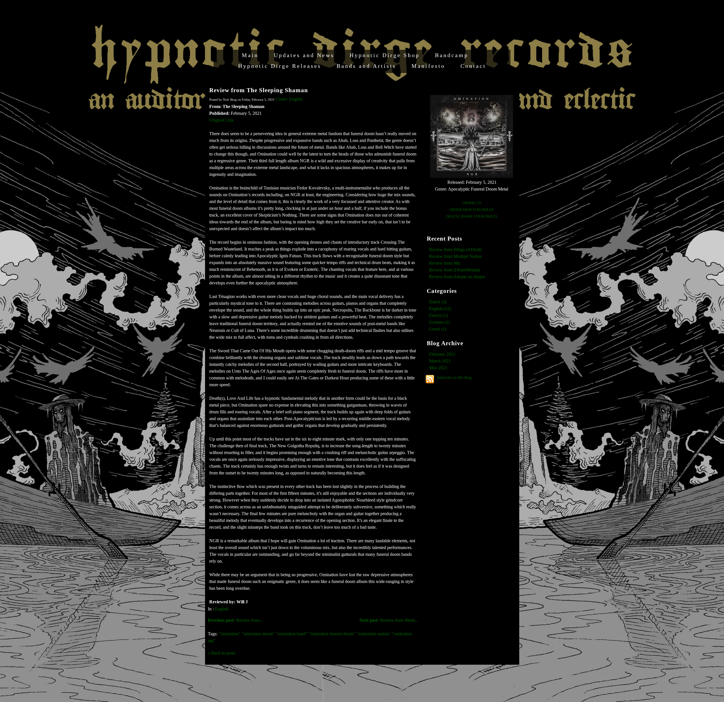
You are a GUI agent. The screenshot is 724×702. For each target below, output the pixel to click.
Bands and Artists (366, 66)
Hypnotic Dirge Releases (279, 66)
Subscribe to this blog (454, 377)
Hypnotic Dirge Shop (385, 55)
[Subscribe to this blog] (429, 379)
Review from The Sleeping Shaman (258, 90)
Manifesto (428, 66)
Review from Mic (445, 263)
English (222, 608)
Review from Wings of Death (455, 249)
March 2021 (440, 360)
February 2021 (442, 354)
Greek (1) (437, 329)
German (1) (439, 322)
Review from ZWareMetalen (454, 269)
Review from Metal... (388, 620)
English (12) (440, 308)
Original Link (221, 120)
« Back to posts (221, 653)
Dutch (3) (437, 301)
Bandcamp (451, 55)
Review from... (235, 620)
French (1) (438, 315)
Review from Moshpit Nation (455, 256)
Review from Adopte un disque (457, 276)
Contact (473, 66)
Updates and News (304, 55)
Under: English (289, 99)
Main (250, 55)
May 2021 (438, 367)
